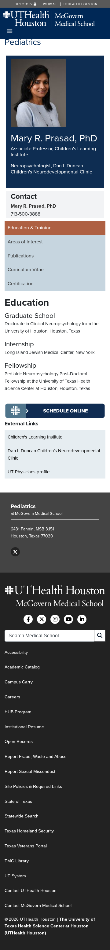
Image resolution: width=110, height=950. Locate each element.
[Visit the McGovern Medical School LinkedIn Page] (81, 619)
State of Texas (18, 801)
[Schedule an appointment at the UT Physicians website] (55, 417)
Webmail (50, 4)
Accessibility (16, 652)
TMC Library (17, 860)
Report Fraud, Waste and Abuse (36, 756)
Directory (24, 4)
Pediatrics (23, 506)
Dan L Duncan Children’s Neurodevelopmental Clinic (54, 454)
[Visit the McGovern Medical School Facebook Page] (28, 619)
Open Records (19, 741)
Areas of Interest (25, 242)
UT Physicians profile (29, 472)
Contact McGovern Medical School (38, 905)
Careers (12, 696)
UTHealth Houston (80, 4)
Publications (21, 256)
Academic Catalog (22, 666)
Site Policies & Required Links (33, 786)
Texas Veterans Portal (26, 845)
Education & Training (30, 228)
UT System (15, 875)
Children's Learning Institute (35, 437)
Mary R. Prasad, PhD (33, 206)
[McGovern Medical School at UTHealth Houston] (49, 18)
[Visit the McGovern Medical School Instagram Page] (55, 619)
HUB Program (18, 711)
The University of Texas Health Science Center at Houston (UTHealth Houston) (50, 926)
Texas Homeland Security (29, 830)
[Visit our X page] (15, 552)
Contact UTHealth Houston (31, 890)
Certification (21, 284)
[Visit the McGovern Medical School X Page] (41, 619)
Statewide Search (21, 816)
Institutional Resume (24, 726)
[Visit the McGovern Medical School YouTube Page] (68, 619)
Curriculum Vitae (26, 270)
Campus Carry (19, 681)
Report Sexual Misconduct (30, 771)
